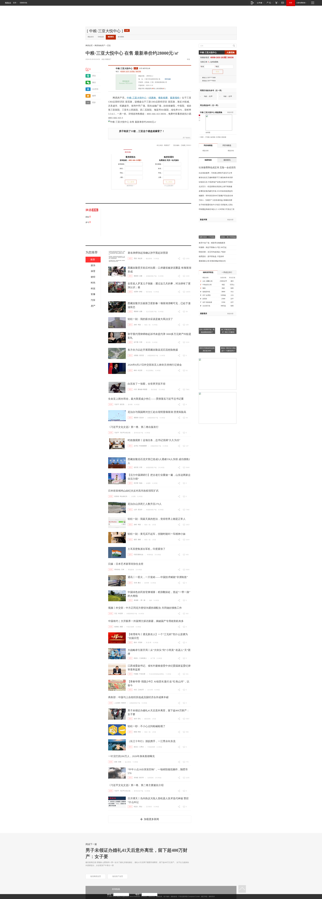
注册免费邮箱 (300, 3)
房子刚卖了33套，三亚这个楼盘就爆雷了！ (142, 131)
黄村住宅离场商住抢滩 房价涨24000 (206, 349)
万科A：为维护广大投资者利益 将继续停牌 (215, 200)
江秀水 (141, 747)
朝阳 (232, 288)
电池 (140, 483)
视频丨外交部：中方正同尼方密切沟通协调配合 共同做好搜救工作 (145, 607)
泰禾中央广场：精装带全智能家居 (212, 243)
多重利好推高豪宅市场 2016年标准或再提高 (216, 191)
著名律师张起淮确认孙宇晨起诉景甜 (148, 252)
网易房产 (108, 59)
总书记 (136, 446)
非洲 (135, 583)
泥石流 (141, 355)
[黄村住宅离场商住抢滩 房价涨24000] (207, 336)
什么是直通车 (168, 186)
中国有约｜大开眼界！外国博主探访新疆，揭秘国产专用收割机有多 (146, 621)
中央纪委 (142, 674)
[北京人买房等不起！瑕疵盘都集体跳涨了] (207, 317)
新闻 (130, 258)
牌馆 (140, 292)
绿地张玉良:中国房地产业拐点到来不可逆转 (216, 182)
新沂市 (141, 777)
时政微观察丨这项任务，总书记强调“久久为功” (154, 440)
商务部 (123, 703)
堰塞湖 (136, 276)
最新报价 (174, 97)
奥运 (140, 806)
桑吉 (139, 583)
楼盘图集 (211, 112)
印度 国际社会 (138, 554)
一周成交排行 (227, 272)
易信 (94, 76)
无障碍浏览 (23, 3)
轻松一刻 (147, 325)
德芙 (135, 539)
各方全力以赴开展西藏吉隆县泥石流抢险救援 (153, 349)
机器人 (136, 658)
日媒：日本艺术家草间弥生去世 (125, 563)
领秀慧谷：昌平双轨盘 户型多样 (211, 256)
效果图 (208, 132)
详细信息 (101, 37)
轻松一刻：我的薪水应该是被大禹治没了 (150, 319)
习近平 (116, 404)
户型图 (207, 137)
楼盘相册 (163, 97)
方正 (115, 613)
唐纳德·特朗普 (142, 389)
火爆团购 (231, 52)
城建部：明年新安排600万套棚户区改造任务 (216, 196)
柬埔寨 (136, 600)
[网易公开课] (260, 2)
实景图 (218, 137)
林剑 (135, 370)
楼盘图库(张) (150, 88)
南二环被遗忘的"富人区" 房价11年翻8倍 (228, 331)
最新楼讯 (111, 37)
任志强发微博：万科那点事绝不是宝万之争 (215, 173)
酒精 (139, 539)
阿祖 (139, 732)
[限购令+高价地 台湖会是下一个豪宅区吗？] (228, 336)
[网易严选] (269, 2)
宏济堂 (136, 483)
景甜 (135, 258)
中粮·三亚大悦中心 (124, 68)
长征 (135, 690)
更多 (94, 102)
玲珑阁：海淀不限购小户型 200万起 (213, 247)
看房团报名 (131, 157)
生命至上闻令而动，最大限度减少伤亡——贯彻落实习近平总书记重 (146, 398)
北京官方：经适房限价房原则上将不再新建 (215, 187)
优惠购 (152, 97)
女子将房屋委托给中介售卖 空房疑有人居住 (216, 205)
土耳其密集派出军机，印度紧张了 (146, 548)
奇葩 (139, 325)
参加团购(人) (161, 88)
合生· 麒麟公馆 (207, 281)
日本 (122, 569)
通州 (232, 281)
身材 (135, 325)
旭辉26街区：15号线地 (206, 237)
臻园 (204, 288)
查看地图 (168, 79)
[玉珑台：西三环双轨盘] (228, 225)
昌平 (232, 299)
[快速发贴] (87, 69)
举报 (188, 59)
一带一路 (142, 600)
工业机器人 (143, 658)
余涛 (135, 719)
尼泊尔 (141, 418)
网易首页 (8, 3)
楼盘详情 (141, 88)
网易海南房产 (100, 45)
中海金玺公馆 (207, 285)
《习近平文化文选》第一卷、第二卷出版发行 (133, 427)
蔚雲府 (205, 299)
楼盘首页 (91, 37)
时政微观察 (143, 446)
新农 (135, 642)
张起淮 (140, 258)
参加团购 (121, 37)
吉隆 (140, 276)
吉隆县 (136, 355)
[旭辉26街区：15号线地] (207, 225)
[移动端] (252, 2)
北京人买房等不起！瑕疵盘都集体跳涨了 (206, 331)
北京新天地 (206, 306)
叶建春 (136, 674)
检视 (135, 732)
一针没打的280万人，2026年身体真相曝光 (131, 756)
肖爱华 (136, 292)
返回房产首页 (117, 876)
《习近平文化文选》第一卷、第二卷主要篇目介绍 (136, 785)
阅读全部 (230, 112)
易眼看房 (203, 313)
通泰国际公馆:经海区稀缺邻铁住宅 (212, 261)
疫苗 (115, 762)
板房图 (213, 137)
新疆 (121, 627)
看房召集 (128, 152)
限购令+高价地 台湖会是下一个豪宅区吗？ (228, 349)
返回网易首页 (95, 876)
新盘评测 (203, 220)
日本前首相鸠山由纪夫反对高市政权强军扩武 (133, 490)
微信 (94, 82)
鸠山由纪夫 (123, 496)
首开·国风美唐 (207, 302)
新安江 (136, 747)
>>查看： (202, 137)
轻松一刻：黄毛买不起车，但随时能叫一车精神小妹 (157, 533)
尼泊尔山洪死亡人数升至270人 (145, 504)
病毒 (119, 762)
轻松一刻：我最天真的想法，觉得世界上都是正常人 (157, 519)
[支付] (277, 2)
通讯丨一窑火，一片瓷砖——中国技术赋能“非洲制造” (158, 577)
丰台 (232, 292)
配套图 (224, 137)
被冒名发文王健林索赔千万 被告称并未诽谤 (216, 177)
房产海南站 (186, 138)
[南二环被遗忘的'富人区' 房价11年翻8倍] (228, 317)
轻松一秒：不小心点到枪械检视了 (146, 726)
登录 (290, 3)
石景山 (232, 285)
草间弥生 (117, 569)
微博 (94, 96)
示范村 (140, 642)
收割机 (116, 627)
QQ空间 (95, 89)
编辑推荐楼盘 (208, 272)
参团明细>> (130, 186)
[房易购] (117, 150)
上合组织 (117, 703)
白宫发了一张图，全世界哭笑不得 (146, 383)
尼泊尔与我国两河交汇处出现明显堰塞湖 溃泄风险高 (157, 412)
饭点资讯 (128, 762)
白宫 (135, 389)
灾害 (140, 467)
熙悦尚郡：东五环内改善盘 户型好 (212, 252)
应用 (14, 3)
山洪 (135, 509)
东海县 (136, 777)
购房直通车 (169, 157)
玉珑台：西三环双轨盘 (228, 237)
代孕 (140, 342)
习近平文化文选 (125, 433)
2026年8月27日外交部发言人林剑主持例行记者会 (155, 364)
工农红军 (141, 690)
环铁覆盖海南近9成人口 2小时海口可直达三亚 (216, 209)
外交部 (140, 370)
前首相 (116, 496)
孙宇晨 (136, 342)
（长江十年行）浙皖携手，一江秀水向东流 (151, 741)
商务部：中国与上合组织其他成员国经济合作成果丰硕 (138, 697)
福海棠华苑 (206, 292)
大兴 (232, 295)
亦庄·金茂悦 (207, 295)
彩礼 (139, 719)
